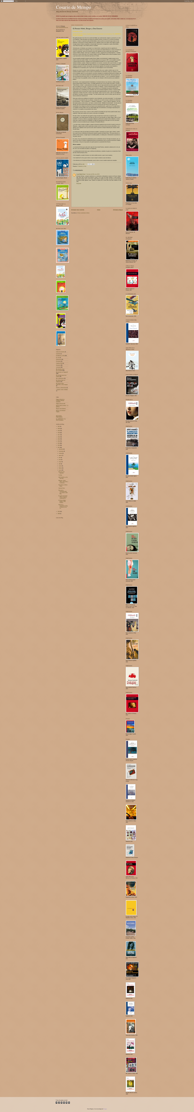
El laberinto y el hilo (82, 166)
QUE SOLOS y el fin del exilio (63, 478)
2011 (59, 447)
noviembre (61, 451)
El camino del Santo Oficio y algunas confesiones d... (63, 497)
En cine (57, 357)
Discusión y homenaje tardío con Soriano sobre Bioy (63, 492)
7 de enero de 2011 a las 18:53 (92, 174)
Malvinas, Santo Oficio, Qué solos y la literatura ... (63, 481)
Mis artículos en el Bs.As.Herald (60, 370)
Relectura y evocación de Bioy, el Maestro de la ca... (63, 506)
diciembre (61, 449)
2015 (59, 439)
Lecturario (58, 367)
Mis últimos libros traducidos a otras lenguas (62, 384)
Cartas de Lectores (60, 351)
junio (60, 459)
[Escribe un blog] (89, 164)
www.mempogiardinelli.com (62, 27)
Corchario (58, 353)
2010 (59, 511)
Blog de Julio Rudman (61, 408)
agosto (60, 455)
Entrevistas (58, 359)
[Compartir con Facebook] (92, 164)
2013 (59, 443)
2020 (59, 428)
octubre (60, 453)
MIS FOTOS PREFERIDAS (59, 416)
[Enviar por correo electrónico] (88, 164)
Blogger (105, 1109)
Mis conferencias (60, 378)
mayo (60, 461)
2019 (59, 430)
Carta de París (62, 488)
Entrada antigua (118, 210)
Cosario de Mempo (73, 7)
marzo (60, 465)
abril (60, 463)
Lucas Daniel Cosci (80, 174)
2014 (59, 441)
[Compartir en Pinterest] (94, 164)
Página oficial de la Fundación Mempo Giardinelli (60, 400)
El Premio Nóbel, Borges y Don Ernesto (62, 501)
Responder (78, 183)
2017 (59, 434)
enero (60, 470)
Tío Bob (60, 475)
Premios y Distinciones (61, 387)
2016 (59, 437)
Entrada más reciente (77, 210)
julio (60, 457)
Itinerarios (58, 365)
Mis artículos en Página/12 (62, 372)
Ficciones (58, 361)
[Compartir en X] (91, 164)
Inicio (98, 210)
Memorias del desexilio (61, 472)
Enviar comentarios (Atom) (83, 212)
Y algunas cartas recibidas (62, 389)
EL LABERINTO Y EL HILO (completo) (61, 419)
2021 (59, 426)
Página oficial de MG (60, 403)
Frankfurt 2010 (59, 363)
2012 (59, 445)
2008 (59, 513)
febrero (60, 468)
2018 (59, 432)
